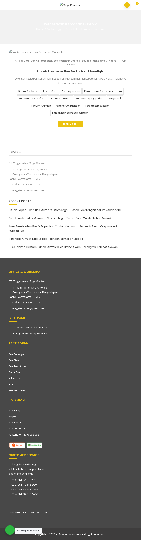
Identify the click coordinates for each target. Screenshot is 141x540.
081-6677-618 (26, 480)
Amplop (13, 416)
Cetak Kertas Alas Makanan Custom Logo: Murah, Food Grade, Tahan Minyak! (60, 218)
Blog (27, 60)
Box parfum (50, 91)
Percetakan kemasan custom (70, 113)
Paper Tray (15, 422)
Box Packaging (17, 354)
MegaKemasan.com (69, 534)
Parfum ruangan (41, 105)
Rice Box (13, 384)
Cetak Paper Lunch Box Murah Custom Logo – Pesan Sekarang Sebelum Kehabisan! (65, 210)
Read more (70, 124)
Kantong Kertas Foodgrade (24, 434)
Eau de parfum (71, 91)
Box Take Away (17, 366)
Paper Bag (14, 410)
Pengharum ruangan (68, 105)
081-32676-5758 (28, 494)
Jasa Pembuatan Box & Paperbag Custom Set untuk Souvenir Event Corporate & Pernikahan (63, 228)
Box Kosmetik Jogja (65, 60)
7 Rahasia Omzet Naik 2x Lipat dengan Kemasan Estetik (46, 239)
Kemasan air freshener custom (103, 91)
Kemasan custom (60, 98)
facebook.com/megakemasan (29, 327)
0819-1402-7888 (28, 489)
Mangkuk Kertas (18, 390)
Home (40, 29)
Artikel (19, 60)
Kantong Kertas (17, 428)
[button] (135, 5)
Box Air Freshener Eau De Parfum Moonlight (70, 71)
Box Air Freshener (41, 60)
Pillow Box (14, 378)
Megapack (115, 98)
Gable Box (14, 372)
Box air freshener (28, 91)
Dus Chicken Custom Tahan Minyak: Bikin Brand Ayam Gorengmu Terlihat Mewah (63, 247)
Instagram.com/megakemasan (30, 333)
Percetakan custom (97, 105)
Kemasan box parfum (32, 98)
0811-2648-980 (27, 484)
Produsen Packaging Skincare (97, 60)
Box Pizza (14, 360)
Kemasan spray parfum (90, 98)
